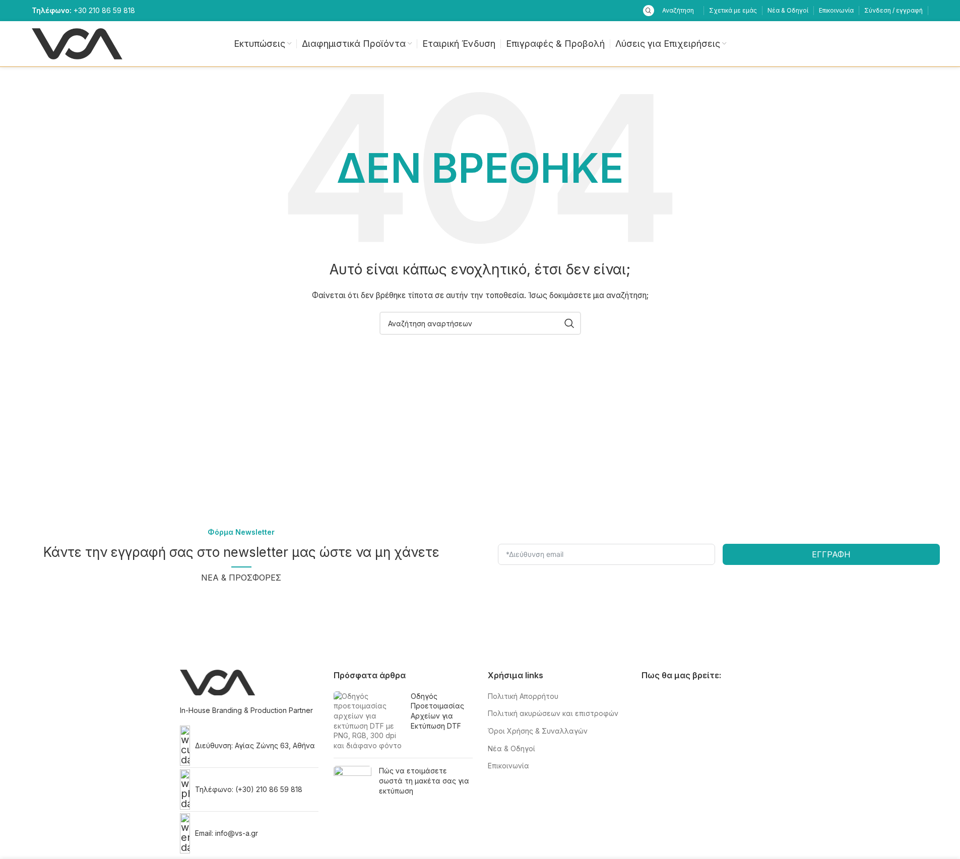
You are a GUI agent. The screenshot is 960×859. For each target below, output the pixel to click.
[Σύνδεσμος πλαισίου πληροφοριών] (83, 10)
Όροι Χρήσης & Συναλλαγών (538, 731)
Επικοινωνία (508, 765)
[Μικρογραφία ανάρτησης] (368, 721)
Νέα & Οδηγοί (511, 748)
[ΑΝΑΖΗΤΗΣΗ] (569, 323)
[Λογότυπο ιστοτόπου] (77, 43)
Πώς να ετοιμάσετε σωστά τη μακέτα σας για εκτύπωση (424, 780)
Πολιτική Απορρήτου (523, 696)
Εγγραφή (831, 554)
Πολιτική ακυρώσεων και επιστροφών (553, 713)
